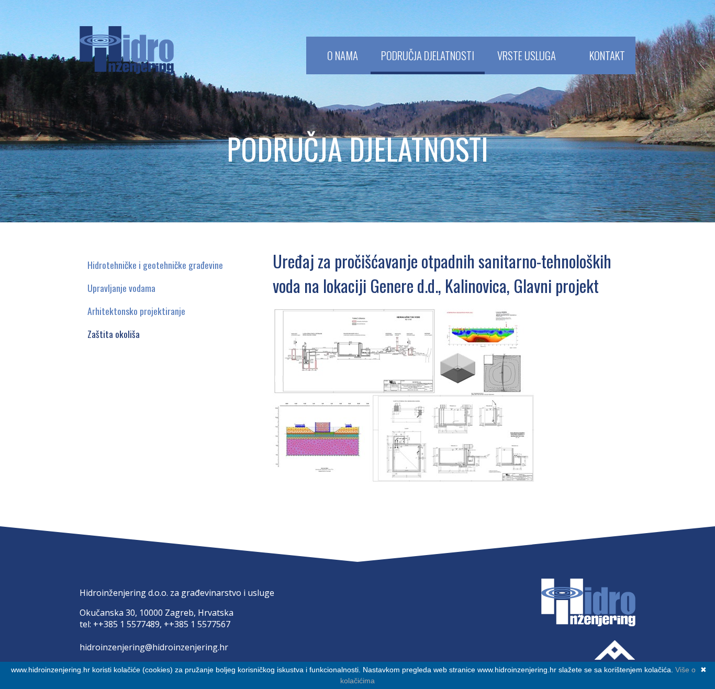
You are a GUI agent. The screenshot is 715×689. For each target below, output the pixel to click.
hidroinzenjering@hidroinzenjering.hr (154, 647)
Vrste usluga (526, 55)
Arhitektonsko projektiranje (136, 311)
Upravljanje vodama (121, 288)
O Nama (342, 55)
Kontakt (607, 55)
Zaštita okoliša (113, 334)
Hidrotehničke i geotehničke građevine (155, 265)
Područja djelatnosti (427, 55)
